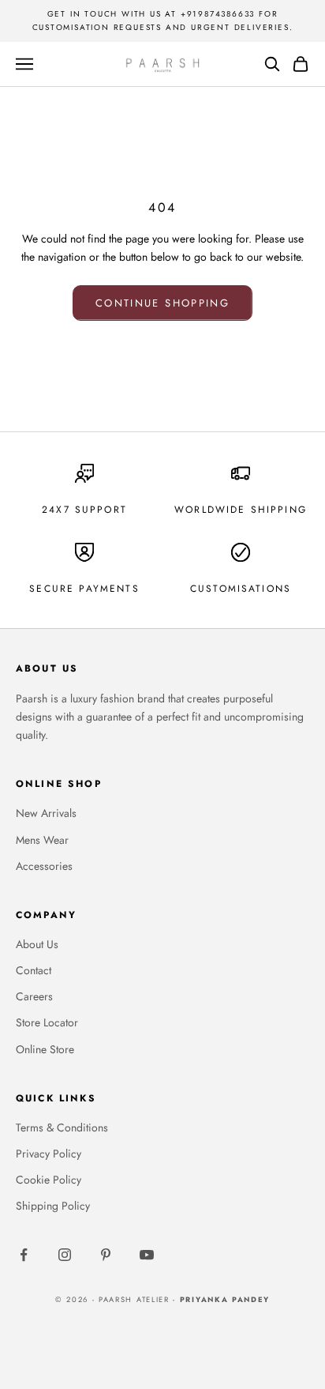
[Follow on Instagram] (65, 1255)
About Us (37, 944)
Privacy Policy (48, 1153)
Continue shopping (162, 303)
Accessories (44, 866)
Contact (33, 970)
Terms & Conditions (62, 1127)
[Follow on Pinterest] (106, 1255)
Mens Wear (42, 840)
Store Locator (47, 1022)
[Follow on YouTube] (147, 1255)
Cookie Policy (48, 1180)
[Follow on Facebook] (24, 1255)
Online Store (45, 1049)
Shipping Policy (53, 1206)
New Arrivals (46, 813)
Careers (34, 996)
